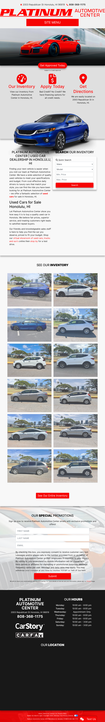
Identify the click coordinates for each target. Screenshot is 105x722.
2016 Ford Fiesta (76, 381)
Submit (52, 576)
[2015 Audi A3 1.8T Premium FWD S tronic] (76, 430)
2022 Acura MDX (29, 275)
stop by (34, 241)
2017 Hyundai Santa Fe (76, 346)
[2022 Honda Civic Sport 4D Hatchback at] (76, 289)
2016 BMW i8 (30, 416)
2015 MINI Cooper (76, 451)
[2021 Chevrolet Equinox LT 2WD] (76, 325)
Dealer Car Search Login (34, 715)
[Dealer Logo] (52, 12)
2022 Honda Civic (75, 275)
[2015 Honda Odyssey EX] (29, 465)
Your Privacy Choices (67, 715)
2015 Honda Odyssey (29, 451)
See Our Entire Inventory (52, 495)
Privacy (89, 581)
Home (40, 713)
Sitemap (56, 715)
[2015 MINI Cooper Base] (76, 465)
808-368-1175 (77, 4)
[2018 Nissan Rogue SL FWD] (29, 360)
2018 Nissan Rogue (29, 346)
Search (74, 185)
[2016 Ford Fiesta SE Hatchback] (76, 395)
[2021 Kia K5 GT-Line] (29, 325)
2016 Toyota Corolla (29, 381)
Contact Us (53, 713)
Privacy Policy (62, 713)
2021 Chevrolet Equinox (75, 310)
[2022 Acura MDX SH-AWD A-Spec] (29, 289)
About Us (46, 713)
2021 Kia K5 (29, 310)
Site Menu (52, 22)
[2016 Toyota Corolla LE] (29, 395)
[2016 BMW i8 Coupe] (29, 430)
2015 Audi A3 (75, 416)
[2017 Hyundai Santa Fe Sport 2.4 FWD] (76, 360)
